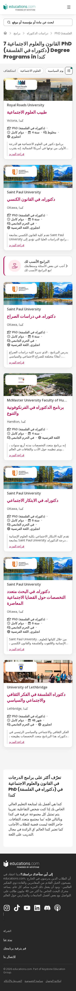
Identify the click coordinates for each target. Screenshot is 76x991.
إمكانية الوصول (53, 981)
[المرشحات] (69, 70)
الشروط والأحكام (13, 981)
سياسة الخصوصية (33, 981)
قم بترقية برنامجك (14, 948)
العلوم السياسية (57, 71)
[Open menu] (69, 7)
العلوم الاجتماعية (30, 71)
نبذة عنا (7, 940)
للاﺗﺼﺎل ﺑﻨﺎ (9, 957)
